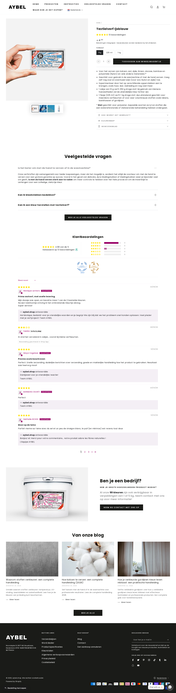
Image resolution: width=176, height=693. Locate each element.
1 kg (119, 52)
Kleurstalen (47, 650)
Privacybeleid (48, 658)
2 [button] (84, 452)
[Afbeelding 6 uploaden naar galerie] (58, 108)
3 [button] (88, 452)
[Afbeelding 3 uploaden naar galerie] (51, 108)
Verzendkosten (122, 43)
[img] (24, 287)
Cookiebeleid (48, 662)
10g (99, 52)
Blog (79, 639)
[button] (75, 10)
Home (98, 23)
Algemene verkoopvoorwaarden (58, 654)
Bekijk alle (88, 613)
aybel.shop (16, 678)
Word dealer (48, 643)
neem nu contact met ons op (121, 507)
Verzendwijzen (49, 639)
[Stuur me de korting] (168, 639)
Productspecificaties (52, 646)
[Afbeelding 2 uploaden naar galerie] (43, 108)
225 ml (109, 52)
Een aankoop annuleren (89, 646)
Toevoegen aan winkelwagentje (141, 61)
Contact (81, 643)
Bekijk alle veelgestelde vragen (88, 217)
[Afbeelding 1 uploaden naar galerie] (35, 108)
